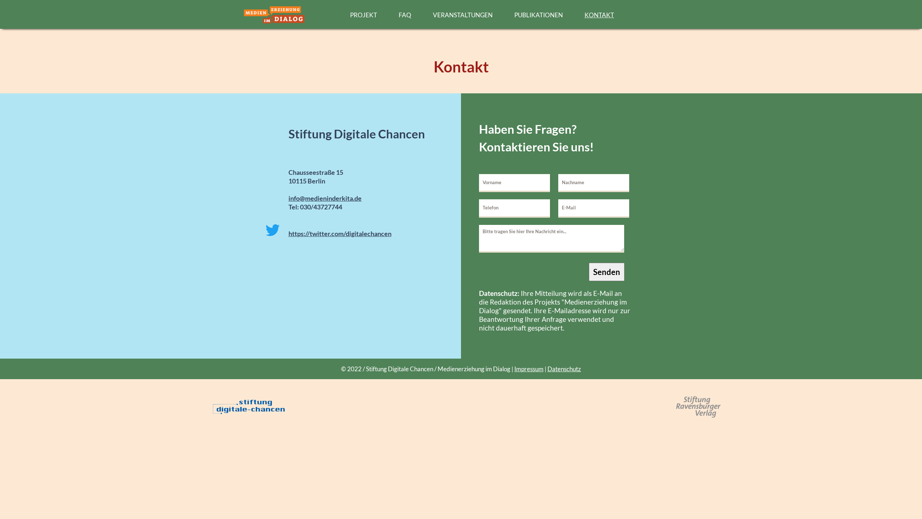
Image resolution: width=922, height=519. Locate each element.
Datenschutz (564, 369)
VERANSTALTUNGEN (463, 15)
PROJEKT (363, 15)
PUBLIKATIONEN (538, 15)
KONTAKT (599, 15)
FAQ (405, 15)
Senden (606, 272)
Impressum (528, 369)
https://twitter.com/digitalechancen (339, 234)
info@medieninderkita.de (325, 198)
